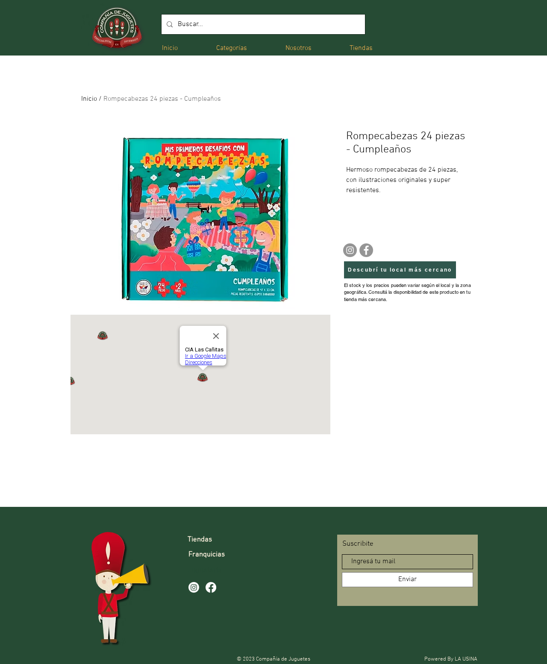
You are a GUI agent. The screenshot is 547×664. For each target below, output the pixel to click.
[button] (231, 48)
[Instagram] (350, 250)
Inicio (89, 99)
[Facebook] (366, 250)
